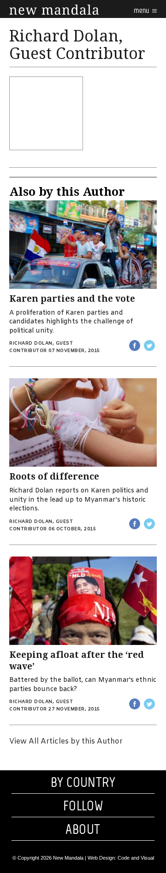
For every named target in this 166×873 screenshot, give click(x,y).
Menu (142, 10)
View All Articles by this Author (66, 741)
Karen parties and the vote (72, 298)
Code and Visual (136, 858)
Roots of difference (54, 476)
